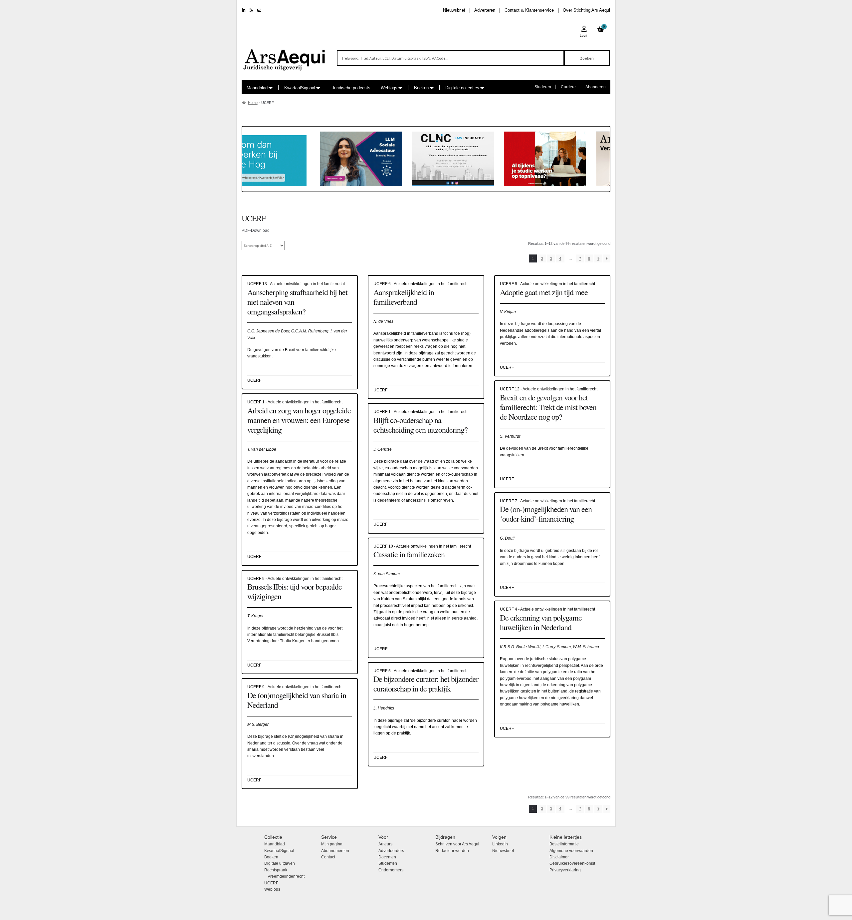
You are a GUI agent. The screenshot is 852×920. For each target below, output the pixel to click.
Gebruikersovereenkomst (572, 863)
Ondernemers (390, 870)
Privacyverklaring (565, 870)
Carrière (568, 87)
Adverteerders (391, 850)
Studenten (387, 863)
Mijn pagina (331, 844)
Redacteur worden (452, 850)
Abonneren (595, 87)
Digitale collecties (462, 87)
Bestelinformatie (564, 844)
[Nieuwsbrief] (259, 10)
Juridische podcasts (351, 87)
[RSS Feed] (251, 10)
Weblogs (389, 87)
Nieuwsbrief (454, 10)
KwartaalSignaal (299, 87)
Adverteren (484, 10)
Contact (328, 857)
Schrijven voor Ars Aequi (457, 844)
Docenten (387, 857)
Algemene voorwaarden (571, 850)
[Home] (284, 56)
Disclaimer (559, 857)
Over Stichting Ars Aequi (586, 10)
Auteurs (385, 844)
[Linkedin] (244, 10)
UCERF (271, 883)
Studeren (542, 87)
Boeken (421, 87)
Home (253, 103)
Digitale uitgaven (279, 863)
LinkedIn (500, 844)
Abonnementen (335, 850)
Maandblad (257, 87)
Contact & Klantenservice (529, 10)
